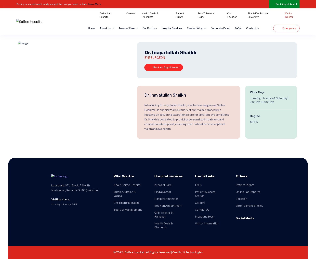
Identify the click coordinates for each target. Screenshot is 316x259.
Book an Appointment (168, 205)
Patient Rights (245, 185)
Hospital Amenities (166, 198)
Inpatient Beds (204, 216)
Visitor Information (207, 223)
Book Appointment (286, 4)
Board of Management (128, 209)
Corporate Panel (220, 28)
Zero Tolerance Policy (249, 205)
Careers (130, 13)
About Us (105, 28)
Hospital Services (172, 28)
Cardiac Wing (195, 28)
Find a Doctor (162, 192)
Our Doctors (150, 28)
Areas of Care (126, 28)
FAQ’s (238, 28)
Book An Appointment (166, 67)
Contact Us (252, 28)
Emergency (289, 28)
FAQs (198, 185)
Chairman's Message (127, 202)
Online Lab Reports (248, 192)
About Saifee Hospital (127, 185)
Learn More (95, 4)
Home (91, 28)
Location (241, 198)
